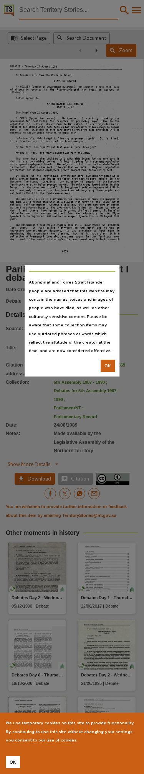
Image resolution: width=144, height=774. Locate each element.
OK (107, 365)
